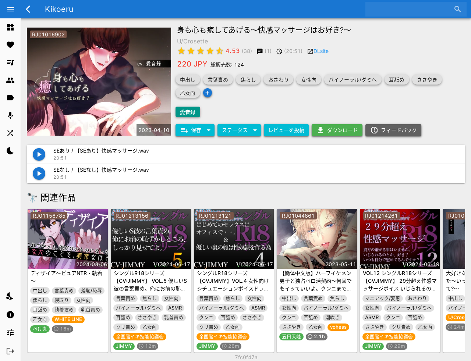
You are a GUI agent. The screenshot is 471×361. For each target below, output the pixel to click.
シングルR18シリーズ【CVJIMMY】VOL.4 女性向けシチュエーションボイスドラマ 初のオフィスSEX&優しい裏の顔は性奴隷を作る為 (233, 288)
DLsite (321, 51)
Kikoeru (59, 9)
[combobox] (410, 9)
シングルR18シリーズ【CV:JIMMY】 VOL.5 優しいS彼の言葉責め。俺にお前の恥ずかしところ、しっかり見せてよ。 (150, 288)
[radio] (181, 50)
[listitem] (10, 27)
